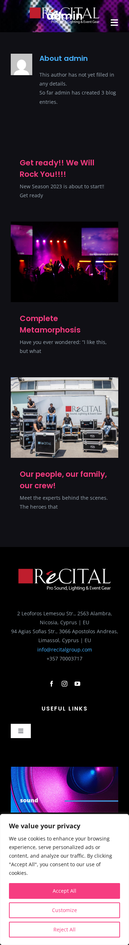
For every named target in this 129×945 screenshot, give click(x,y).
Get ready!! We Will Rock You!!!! (57, 168)
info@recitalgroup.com (64, 649)
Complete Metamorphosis (50, 324)
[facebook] (51, 684)
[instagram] (64, 684)
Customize (64, 910)
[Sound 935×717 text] (64, 769)
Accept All (64, 890)
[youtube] (77, 684)
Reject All (64, 929)
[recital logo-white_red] (64, 9)
